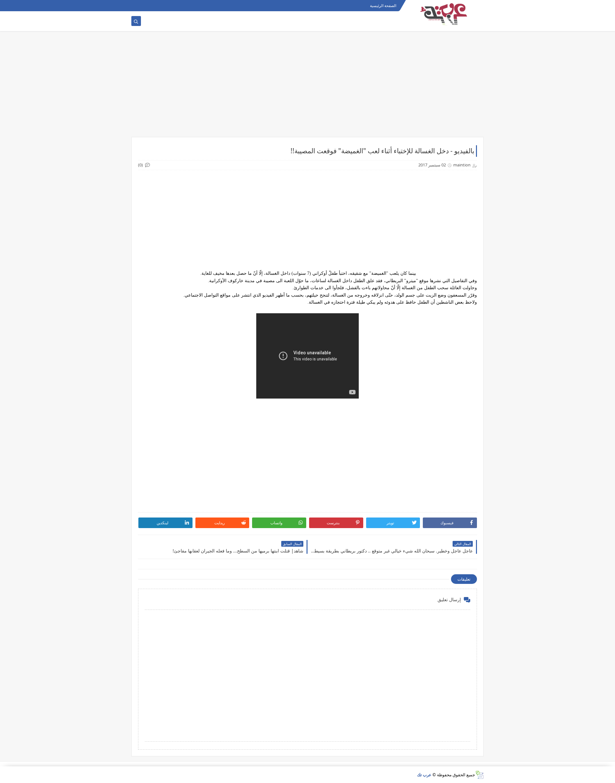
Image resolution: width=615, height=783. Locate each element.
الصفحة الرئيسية (383, 5)
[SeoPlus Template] (479, 774)
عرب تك (424, 775)
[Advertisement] (307, 87)
